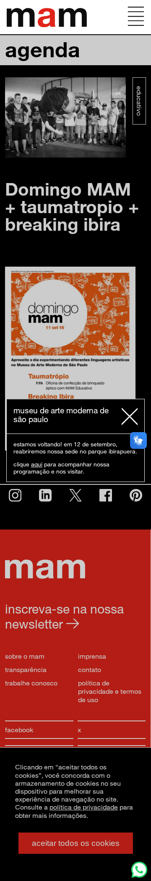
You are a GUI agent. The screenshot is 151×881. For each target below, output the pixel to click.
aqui (36, 464)
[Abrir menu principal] (136, 17)
